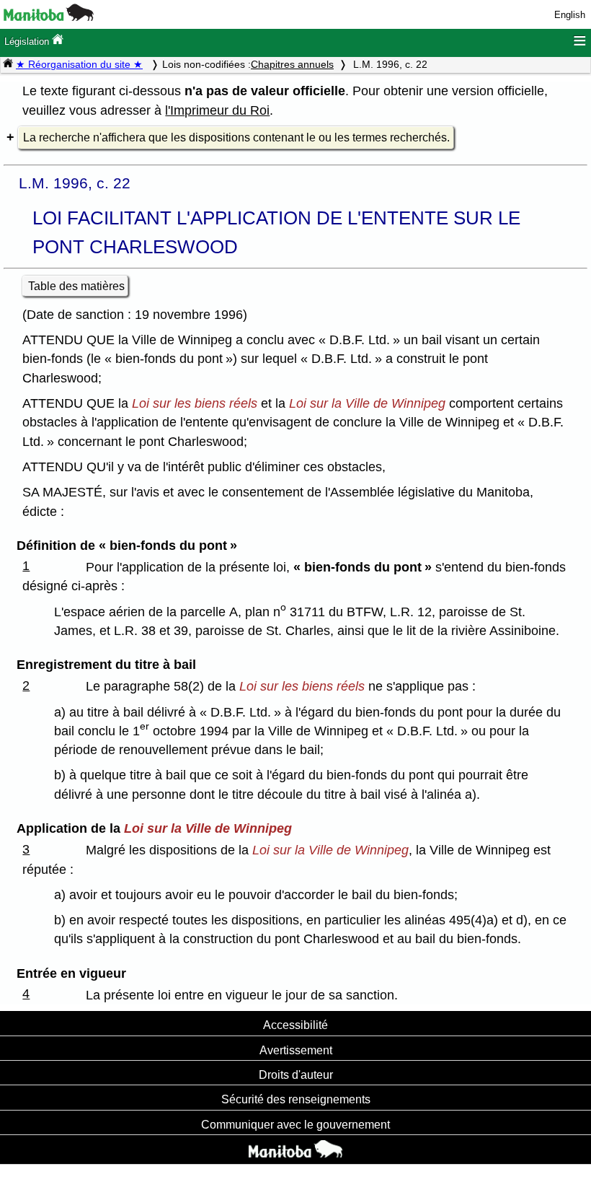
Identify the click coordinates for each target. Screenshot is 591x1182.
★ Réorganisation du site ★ (79, 64)
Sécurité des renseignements (295, 1099)
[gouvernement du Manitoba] (49, 17)
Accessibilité (295, 1024)
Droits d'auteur (296, 1074)
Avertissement (295, 1049)
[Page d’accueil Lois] (8, 64)
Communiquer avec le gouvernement (295, 1124)
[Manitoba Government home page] (295, 1151)
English (569, 14)
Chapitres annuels (292, 64)
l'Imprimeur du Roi (217, 110)
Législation (28, 41)
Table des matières (76, 286)
